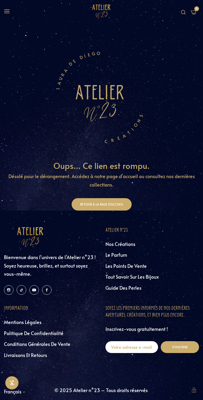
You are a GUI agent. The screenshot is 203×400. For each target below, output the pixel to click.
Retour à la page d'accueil (101, 204)
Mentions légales (22, 322)
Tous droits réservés (127, 390)
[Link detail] (8, 289)
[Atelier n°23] (101, 11)
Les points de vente (126, 266)
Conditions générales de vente (37, 344)
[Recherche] (183, 11)
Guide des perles (123, 287)
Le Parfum (116, 254)
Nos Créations (120, 244)
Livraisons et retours (25, 355)
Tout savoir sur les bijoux (132, 276)
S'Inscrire (180, 347)
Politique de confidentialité (33, 333)
